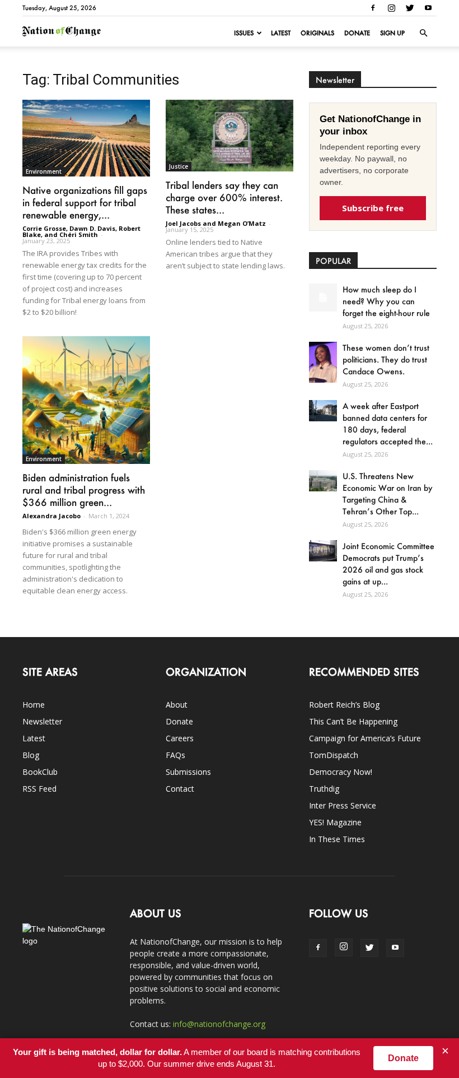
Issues (244, 33)
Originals (317, 33)
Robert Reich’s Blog (344, 704)
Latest (281, 33)
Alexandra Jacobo (51, 516)
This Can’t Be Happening (353, 721)
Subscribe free (373, 207)
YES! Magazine (335, 822)
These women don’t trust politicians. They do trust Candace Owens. (386, 359)
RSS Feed (39, 788)
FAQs (175, 755)
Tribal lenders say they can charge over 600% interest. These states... (224, 197)
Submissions (188, 771)
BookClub (40, 771)
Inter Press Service (342, 805)
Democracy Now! (340, 771)
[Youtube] (428, 8)
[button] (423, 33)
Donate (357, 33)
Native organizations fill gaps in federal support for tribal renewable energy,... (84, 202)
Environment (44, 171)
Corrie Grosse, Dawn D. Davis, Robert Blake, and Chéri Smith (81, 231)
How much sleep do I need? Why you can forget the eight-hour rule (386, 301)
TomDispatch (333, 755)
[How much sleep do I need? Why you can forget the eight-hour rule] (323, 298)
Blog (30, 755)
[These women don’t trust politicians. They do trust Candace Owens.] (323, 362)
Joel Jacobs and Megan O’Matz (216, 223)
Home (33, 704)
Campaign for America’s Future (365, 738)
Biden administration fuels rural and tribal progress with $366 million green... (83, 489)
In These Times (337, 839)
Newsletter (42, 721)
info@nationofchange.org (219, 1024)
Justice (178, 166)
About (177, 704)
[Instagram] (391, 8)
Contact (180, 788)
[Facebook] (372, 8)
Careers (180, 738)
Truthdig (324, 788)
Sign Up (392, 33)
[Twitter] (409, 8)
